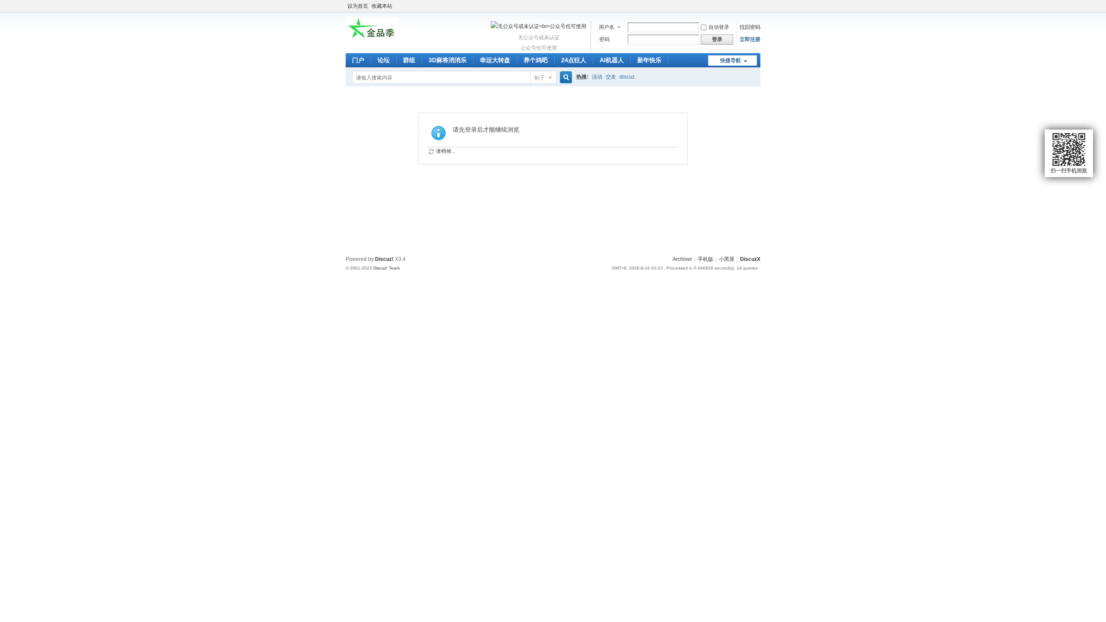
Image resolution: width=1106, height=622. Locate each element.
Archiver (682, 259)
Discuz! (384, 259)
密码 (604, 39)
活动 (597, 77)
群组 (409, 60)
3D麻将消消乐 (448, 60)
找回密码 (750, 27)
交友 (611, 77)
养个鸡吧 (536, 60)
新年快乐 (649, 60)
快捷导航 (730, 60)
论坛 (384, 60)
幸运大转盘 (495, 60)
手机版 (705, 259)
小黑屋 (726, 259)
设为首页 (357, 6)
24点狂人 (573, 60)
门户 (358, 60)
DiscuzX (750, 259)
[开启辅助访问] (758, 6)
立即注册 (750, 39)
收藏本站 (382, 6)
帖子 (539, 78)
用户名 (606, 27)
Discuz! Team (386, 268)
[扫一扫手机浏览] (1069, 149)
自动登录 (719, 27)
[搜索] (564, 78)
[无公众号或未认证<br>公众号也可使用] (538, 26)
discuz (627, 77)
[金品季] (371, 38)
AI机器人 (612, 60)
